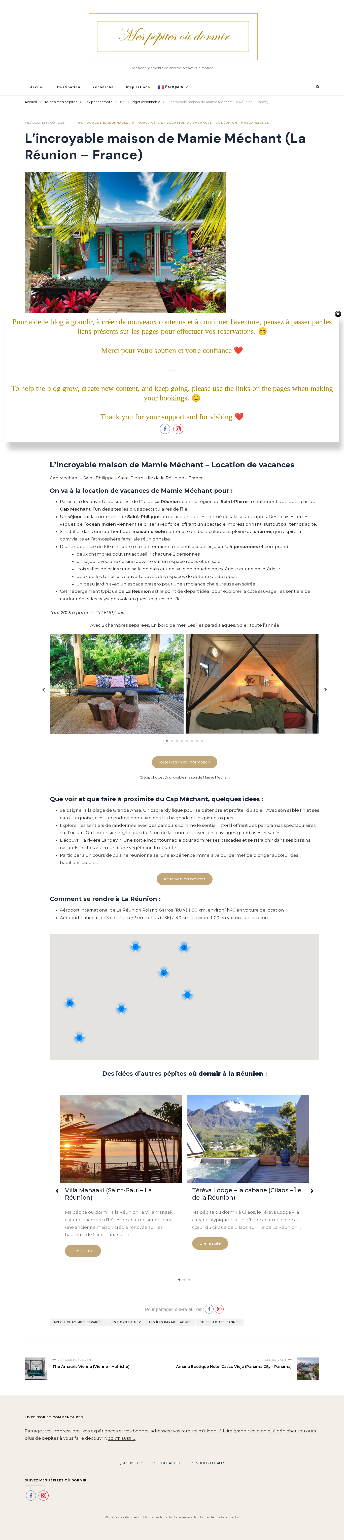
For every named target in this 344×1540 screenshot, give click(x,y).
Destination (68, 87)
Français (173, 86)
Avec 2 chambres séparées (119, 625)
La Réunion (226, 122)
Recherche (103, 87)
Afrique (140, 122)
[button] (43, 687)
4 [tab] (182, 740)
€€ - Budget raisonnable (103, 122)
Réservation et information (184, 762)
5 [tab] (187, 740)
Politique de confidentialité (216, 1517)
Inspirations (138, 87)
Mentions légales (208, 1463)
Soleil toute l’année (258, 625)
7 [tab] (197, 740)
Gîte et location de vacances (181, 122)
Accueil (37, 87)
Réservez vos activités (184, 879)
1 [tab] (166, 740)
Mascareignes (255, 122)
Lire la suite (83, 1250)
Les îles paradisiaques (211, 625)
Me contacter (166, 1463)
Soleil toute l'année (220, 1322)
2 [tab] (172, 740)
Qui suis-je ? (130, 1463)
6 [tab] (192, 740)
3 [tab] (177, 740)
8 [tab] (202, 740)
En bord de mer (168, 625)
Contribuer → (121, 1438)
